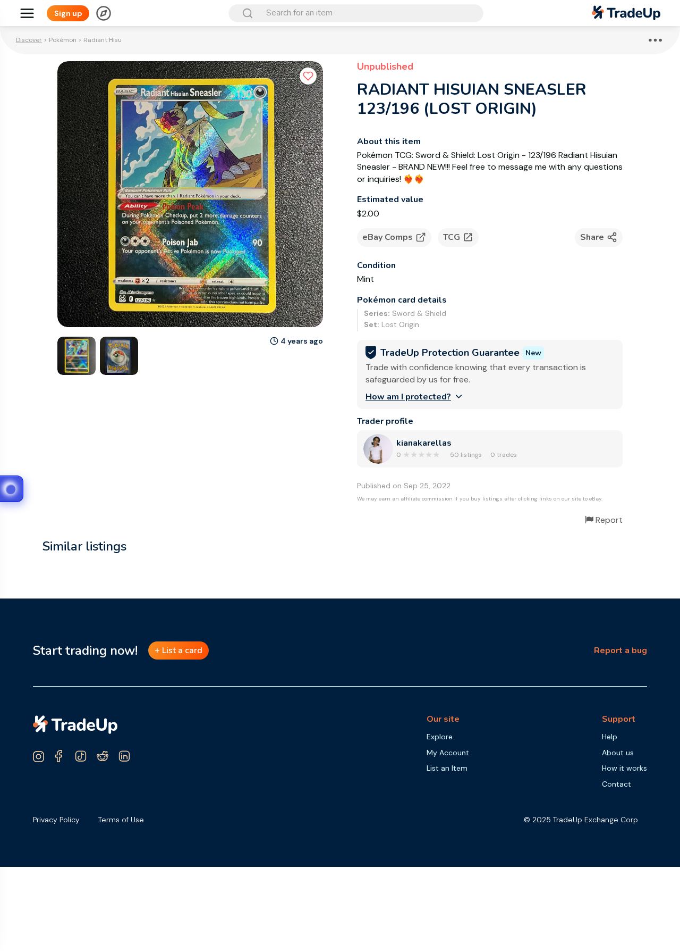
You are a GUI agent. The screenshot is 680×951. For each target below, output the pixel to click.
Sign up (68, 13)
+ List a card (178, 650)
